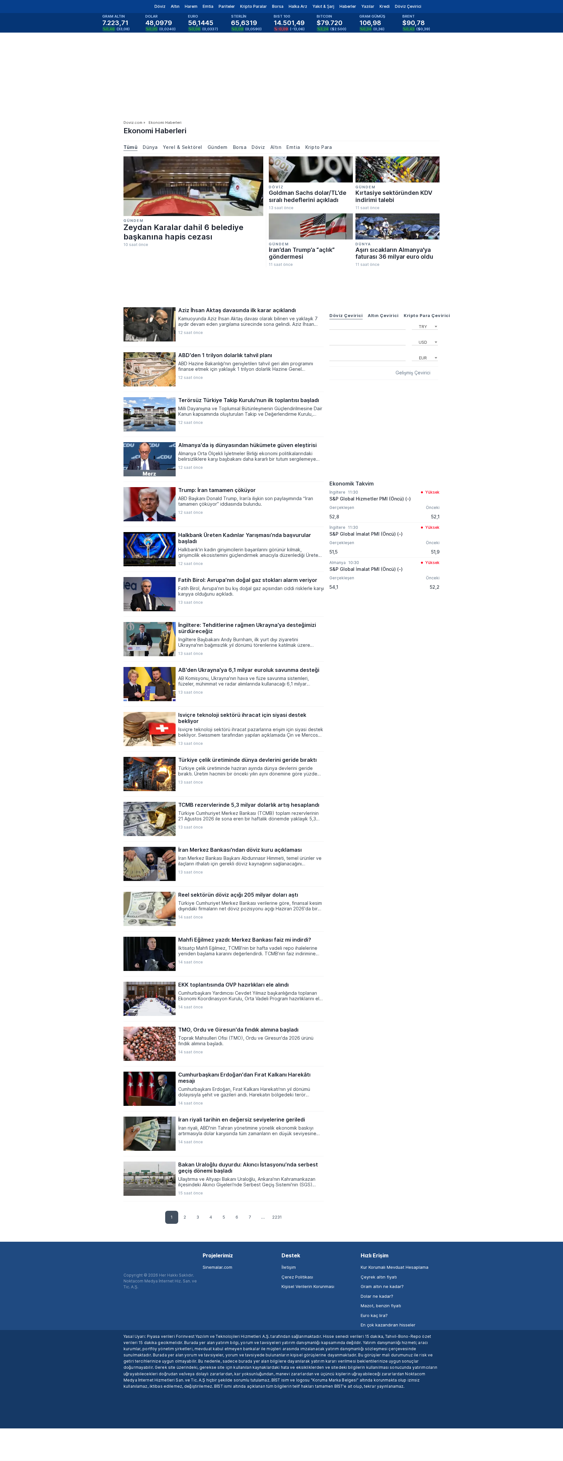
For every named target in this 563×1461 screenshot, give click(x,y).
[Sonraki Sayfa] (289, 1218)
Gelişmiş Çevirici (413, 372)
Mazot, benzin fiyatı (381, 1305)
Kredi (385, 6)
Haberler (347, 6)
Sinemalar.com (217, 1267)
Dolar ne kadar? (377, 1296)
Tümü (130, 147)
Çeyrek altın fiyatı (379, 1277)
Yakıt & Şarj (323, 6)
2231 (277, 1217)
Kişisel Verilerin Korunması (308, 1286)
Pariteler (227, 6)
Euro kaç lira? (374, 1315)
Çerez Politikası (297, 1277)
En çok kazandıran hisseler (388, 1324)
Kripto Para (318, 147)
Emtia (208, 6)
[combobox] (425, 326)
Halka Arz (298, 6)
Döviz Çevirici (408, 6)
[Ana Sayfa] (118, 6)
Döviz (160, 6)
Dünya (150, 147)
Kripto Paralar (253, 6)
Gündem (218, 147)
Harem (191, 6)
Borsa (277, 6)
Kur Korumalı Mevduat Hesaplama (394, 1267)
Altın (175, 6)
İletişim (289, 1267)
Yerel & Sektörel (182, 147)
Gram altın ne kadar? (382, 1286)
